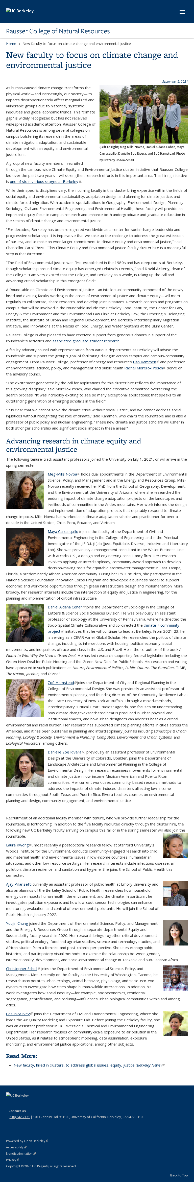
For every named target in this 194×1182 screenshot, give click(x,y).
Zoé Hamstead (62, 682)
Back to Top (179, 1175)
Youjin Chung (17, 923)
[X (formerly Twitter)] (20, 1103)
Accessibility (16, 1147)
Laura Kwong (19, 844)
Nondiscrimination (21, 1153)
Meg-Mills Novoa (64, 474)
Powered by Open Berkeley (27, 1141)
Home (11, 43)
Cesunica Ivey (19, 1013)
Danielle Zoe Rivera (66, 751)
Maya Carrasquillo (64, 531)
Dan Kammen (146, 361)
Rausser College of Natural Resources (58, 31)
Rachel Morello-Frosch (145, 367)
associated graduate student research (86, 340)
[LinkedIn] (30, 1103)
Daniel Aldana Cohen (67, 606)
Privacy (12, 1160)
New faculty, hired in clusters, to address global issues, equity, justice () (89, 1065)
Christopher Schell (23, 968)
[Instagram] (40, 1103)
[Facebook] (11, 1103)
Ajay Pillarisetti (19, 884)
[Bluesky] (50, 1103)
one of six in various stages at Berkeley (45, 181)
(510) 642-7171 (19, 1117)
